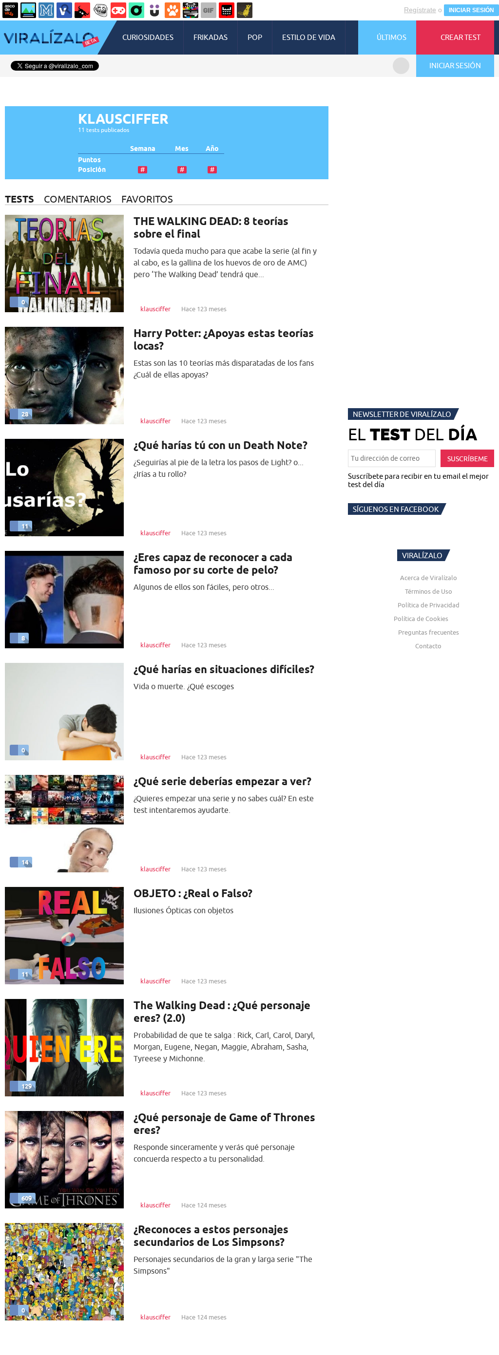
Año (212, 148)
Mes (182, 148)
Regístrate (420, 10)
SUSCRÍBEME (467, 459)
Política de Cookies (421, 618)
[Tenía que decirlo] (226, 10)
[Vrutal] (118, 10)
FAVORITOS (147, 199)
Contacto (428, 645)
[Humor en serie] (154, 10)
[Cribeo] (136, 10)
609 (26, 1198)
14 (24, 862)
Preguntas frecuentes (428, 632)
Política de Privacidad (429, 605)
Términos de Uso (428, 591)
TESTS (19, 199)
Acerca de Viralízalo (428, 577)
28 (24, 414)
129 (26, 1086)
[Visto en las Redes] (64, 10)
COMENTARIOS (78, 199)
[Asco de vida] (10, 10)
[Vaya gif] (208, 10)
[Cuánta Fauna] (172, 10)
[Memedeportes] (46, 10)
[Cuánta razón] (28, 10)
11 (24, 526)
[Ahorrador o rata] (244, 10)
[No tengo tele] (190, 10)
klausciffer (155, 308)
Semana (142, 148)
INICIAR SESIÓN (471, 10)
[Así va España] (82, 10)
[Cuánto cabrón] (100, 10)
